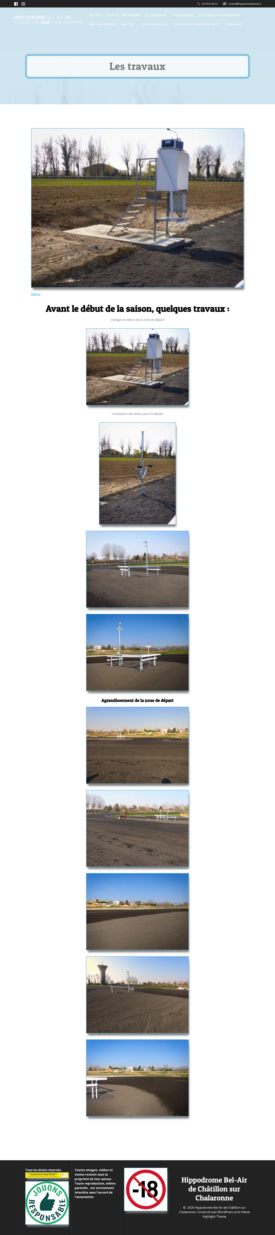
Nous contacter (154, 24)
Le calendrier (156, 15)
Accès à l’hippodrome (123, 15)
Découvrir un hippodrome (219, 15)
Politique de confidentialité (196, 24)
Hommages (233, 24)
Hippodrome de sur (48, 19)
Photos (127, 24)
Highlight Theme (214, 1216)
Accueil (95, 15)
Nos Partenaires (102, 24)
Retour (36, 294)
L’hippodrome (183, 15)
